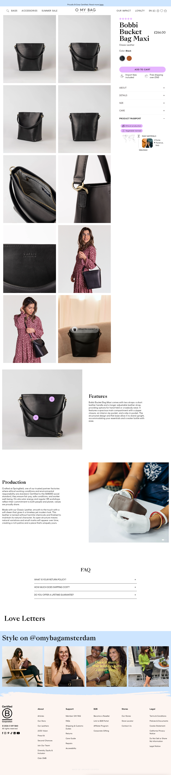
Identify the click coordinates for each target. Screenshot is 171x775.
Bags (14, 10)
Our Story (42, 721)
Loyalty (140, 10)
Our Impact (124, 10)
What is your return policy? (50, 579)
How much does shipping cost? (52, 587)
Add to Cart (142, 69)
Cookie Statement (157, 726)
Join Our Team (44, 745)
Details (123, 95)
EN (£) (152, 10)
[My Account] (158, 10)
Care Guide (71, 738)
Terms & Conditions (158, 716)
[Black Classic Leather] (122, 58)
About (123, 88)
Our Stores (126, 716)
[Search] (7, 10)
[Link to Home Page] (85, 11)
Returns (69, 733)
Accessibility (71, 748)
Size (121, 103)
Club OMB (42, 758)
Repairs (69, 743)
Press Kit (41, 736)
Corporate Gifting (101, 731)
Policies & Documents (159, 721)
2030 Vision (43, 731)
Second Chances (45, 740)
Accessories (29, 10)
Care (122, 110)
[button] (126, 18)
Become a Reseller (102, 716)
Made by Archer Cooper (85, 769)
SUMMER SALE (49, 10)
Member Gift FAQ (73, 716)
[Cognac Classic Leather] (129, 58)
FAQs (68, 721)
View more (143, 150)
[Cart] (165, 10)
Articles (41, 716)
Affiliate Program (101, 726)
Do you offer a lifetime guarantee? (54, 595)
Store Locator (127, 721)
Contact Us (126, 726)
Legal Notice (155, 746)
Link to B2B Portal (101, 721)
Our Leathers (43, 726)
